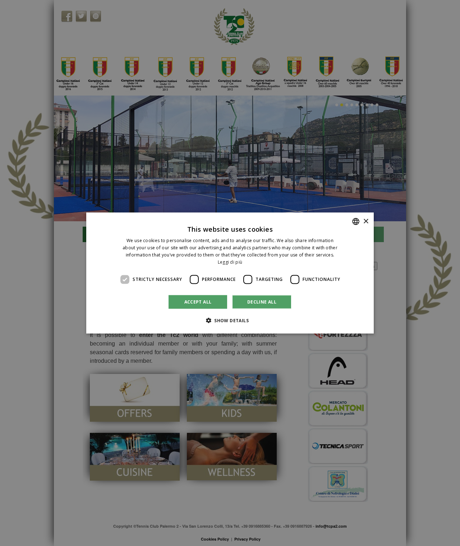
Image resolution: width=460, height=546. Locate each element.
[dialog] (230, 273)
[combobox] (355, 221)
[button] (230, 320)
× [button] (365, 221)
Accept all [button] (198, 302)
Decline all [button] (261, 302)
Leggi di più (230, 262)
